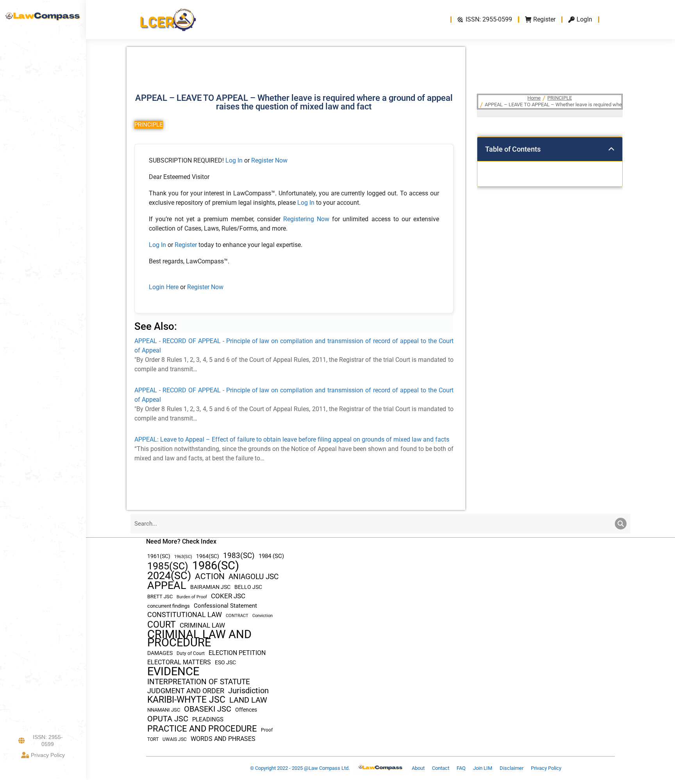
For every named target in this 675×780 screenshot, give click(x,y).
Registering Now (306, 219)
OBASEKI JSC (207, 709)
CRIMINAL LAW (202, 625)
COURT (161, 625)
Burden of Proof (192, 596)
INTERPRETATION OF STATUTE (198, 682)
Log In (234, 160)
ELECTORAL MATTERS (179, 662)
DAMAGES (160, 653)
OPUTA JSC (167, 719)
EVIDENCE (173, 671)
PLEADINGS (207, 719)
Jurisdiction (248, 691)
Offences (246, 710)
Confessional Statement (225, 605)
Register (186, 245)
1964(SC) (207, 556)
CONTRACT (237, 615)
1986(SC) (215, 566)
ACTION (210, 576)
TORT (153, 739)
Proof (267, 730)
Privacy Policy (48, 755)
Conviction (262, 615)
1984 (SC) (271, 556)
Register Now (269, 160)
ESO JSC (225, 662)
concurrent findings (168, 606)
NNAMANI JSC (163, 710)
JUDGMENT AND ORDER (185, 691)
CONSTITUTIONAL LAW (184, 615)
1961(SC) (158, 556)
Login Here (164, 287)
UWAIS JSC (174, 739)
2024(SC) (169, 576)
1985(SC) (167, 566)
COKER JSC (228, 596)
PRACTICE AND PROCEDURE (202, 729)
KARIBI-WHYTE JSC (186, 700)
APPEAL (166, 585)
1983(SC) (239, 556)
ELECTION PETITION (237, 653)
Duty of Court (191, 653)
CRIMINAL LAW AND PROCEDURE (199, 638)
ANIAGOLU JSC (254, 576)
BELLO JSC (248, 587)
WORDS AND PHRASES (223, 738)
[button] (611, 149)
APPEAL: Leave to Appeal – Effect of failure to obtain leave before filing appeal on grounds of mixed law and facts (291, 439)
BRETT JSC (160, 596)
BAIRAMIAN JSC (210, 587)
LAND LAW (248, 700)
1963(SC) (183, 556)
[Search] (621, 524)
